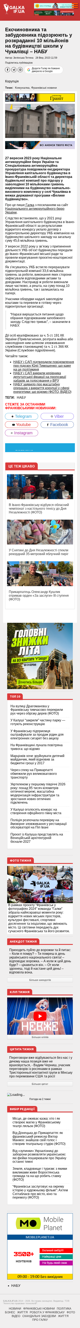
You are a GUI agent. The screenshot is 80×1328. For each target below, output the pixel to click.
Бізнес (10, 1312)
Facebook (58, 424)
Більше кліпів (40, 1037)
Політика (64, 1308)
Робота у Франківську (47, 1312)
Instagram (23, 433)
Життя (22, 1312)
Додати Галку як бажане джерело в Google (46, 70)
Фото (71, 1312)
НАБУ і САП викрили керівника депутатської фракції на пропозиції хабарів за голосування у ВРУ (39, 376)
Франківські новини (44, 87)
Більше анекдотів (40, 980)
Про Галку (40, 1319)
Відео (16, 1316)
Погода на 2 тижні (40, 1099)
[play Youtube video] (40, 1016)
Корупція (12, 81)
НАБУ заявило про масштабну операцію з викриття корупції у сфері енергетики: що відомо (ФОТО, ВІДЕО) (42, 388)
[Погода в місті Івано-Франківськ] (40, 1095)
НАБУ (21, 397)
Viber (58, 416)
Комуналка (22, 87)
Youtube (23, 424)
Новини (15, 1308)
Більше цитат (40, 1084)
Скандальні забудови (39, 1316)
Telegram (23, 416)
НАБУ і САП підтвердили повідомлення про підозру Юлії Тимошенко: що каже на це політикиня (43, 365)
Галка (29, 205)
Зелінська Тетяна (23, 57)
